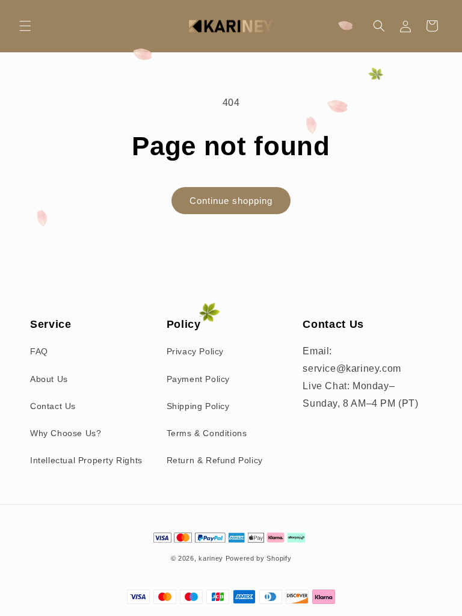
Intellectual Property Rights (86, 460)
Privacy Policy (195, 351)
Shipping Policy (198, 406)
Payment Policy (198, 379)
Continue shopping (231, 201)
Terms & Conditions (207, 433)
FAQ (39, 351)
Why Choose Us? (65, 433)
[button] (25, 26)
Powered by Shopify (259, 558)
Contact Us (53, 406)
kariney (211, 558)
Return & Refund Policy (215, 460)
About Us (49, 379)
